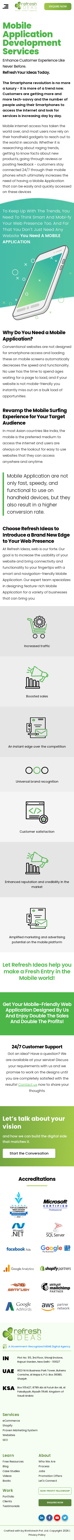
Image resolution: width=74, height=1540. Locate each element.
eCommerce (11, 1420)
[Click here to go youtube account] (57, 1518)
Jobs (42, 1471)
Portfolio (8, 1496)
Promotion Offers (50, 1476)
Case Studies (11, 1471)
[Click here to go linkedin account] (42, 1518)
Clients (7, 1501)
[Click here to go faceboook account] (49, 1518)
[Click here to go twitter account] (65, 1518)
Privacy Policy (37, 1535)
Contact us (27, 1084)
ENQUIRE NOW (58, 6)
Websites (9, 1435)
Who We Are (47, 1461)
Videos (7, 1476)
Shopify (8, 1425)
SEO (5, 1440)
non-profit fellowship (55, 1490)
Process (44, 1466)
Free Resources (13, 1461)
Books (7, 1480)
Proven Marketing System (20, 1430)
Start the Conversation (29, 1153)
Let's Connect (48, 1480)
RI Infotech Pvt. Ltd (36, 1530)
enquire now (55, 1502)
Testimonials (11, 1506)
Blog (5, 1466)
